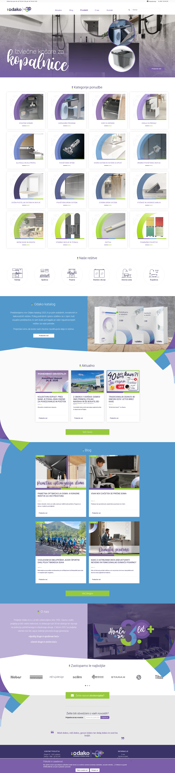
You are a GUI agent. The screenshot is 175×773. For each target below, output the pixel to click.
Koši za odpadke (108, 123)
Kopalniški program (67, 123)
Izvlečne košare (26, 123)
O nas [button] (97, 10)
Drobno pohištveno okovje (149, 163)
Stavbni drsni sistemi (108, 202)
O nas (123, 754)
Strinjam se (94, 770)
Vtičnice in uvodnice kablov (149, 202)
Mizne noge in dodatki (26, 242)
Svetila (108, 242)
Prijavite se (105, 717)
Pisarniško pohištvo (149, 242)
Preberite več (43, 418)
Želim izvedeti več (82, 770)
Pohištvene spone (67, 163)
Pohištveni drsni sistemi (67, 202)
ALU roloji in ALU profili (26, 163)
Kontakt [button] (110, 10)
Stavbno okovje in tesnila (67, 242)
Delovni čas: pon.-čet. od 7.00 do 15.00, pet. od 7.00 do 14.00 (22, 1)
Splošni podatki (123, 756)
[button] (85, 685)
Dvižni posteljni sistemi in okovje (26, 202)
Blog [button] (71, 10)
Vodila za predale (149, 123)
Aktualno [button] (58, 10)
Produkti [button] (84, 10)
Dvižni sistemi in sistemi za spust (108, 163)
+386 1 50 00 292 (54, 756)
